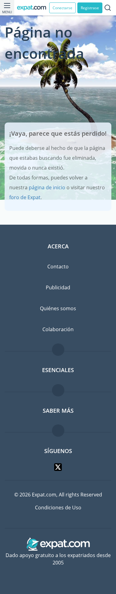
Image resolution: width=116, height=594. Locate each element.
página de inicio (47, 187)
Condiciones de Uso (58, 507)
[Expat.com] (33, 7)
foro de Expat (25, 197)
